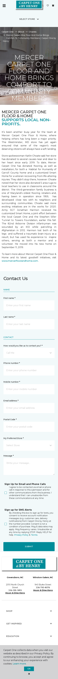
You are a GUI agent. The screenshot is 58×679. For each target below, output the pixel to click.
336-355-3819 (15, 590)
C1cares (32, 32)
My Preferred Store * (13, 438)
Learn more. (19, 663)
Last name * (9, 317)
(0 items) (53, 5)
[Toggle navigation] (4, 5)
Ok (28, 668)
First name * (9, 298)
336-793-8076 (43, 587)
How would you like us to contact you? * (23, 346)
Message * (8, 456)
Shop (9, 611)
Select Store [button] (27, 19)
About (21, 32)
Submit (29, 546)
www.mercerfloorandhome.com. (20, 261)
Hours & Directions (15, 593)
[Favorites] (47, 6)
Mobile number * (11, 382)
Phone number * (11, 363)
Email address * (10, 401)
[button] (42, 6)
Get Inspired (14, 623)
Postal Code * (9, 419)
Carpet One (8, 32)
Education (12, 636)
